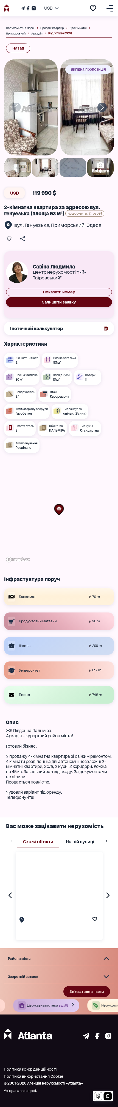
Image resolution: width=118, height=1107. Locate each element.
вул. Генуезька (31, 225)
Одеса (93, 225)
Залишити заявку (59, 302)
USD (14, 193)
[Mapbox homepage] (18, 559)
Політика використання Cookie (33, 1076)
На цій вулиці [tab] (80, 841)
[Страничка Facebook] (28, 8)
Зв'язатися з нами (86, 991)
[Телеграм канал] (23, 8)
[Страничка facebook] (97, 1037)
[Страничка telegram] (86, 1037)
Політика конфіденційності (30, 1069)
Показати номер (59, 292)
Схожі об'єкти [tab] (38, 841)
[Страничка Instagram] (33, 8)
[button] (59, 509)
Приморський (68, 225)
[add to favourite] (93, 8)
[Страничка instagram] (108, 1037)
